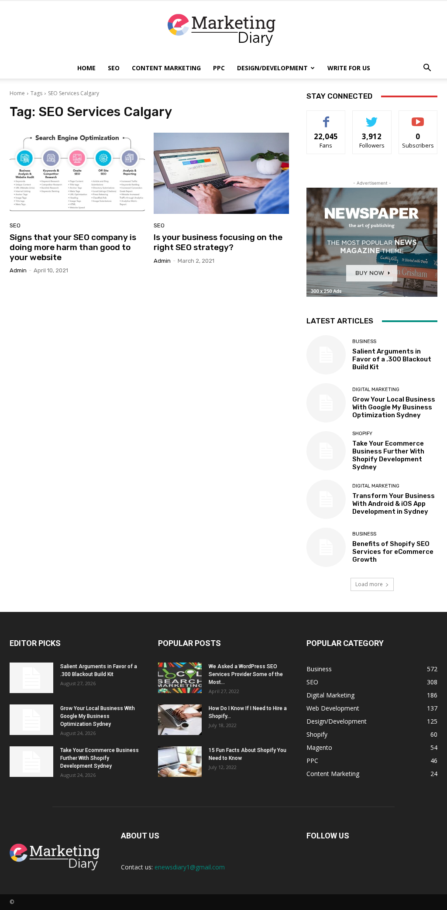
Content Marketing (166, 68)
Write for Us (348, 68)
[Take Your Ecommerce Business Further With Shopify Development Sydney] (326, 450)
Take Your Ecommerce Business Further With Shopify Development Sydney (388, 455)
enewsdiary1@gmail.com (190, 867)
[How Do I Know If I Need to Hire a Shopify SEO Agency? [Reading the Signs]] (180, 719)
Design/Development (272, 68)
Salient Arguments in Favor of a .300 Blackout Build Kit (391, 359)
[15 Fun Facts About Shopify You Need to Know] (180, 761)
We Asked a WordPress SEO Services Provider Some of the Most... (246, 674)
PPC (219, 68)
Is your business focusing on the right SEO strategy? (218, 242)
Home (86, 68)
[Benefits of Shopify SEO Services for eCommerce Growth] (326, 547)
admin (18, 270)
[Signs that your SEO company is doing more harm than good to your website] (77, 173)
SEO (114, 68)
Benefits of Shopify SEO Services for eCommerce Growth (392, 551)
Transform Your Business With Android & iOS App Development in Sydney (393, 503)
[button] (426, 69)
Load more (369, 584)
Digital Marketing (375, 389)
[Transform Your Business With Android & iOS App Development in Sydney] (326, 499)
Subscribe (418, 117)
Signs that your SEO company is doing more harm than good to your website (73, 247)
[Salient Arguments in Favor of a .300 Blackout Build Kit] (326, 354)
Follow (372, 117)
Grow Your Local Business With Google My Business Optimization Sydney (393, 407)
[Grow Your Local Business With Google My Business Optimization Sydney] (326, 402)
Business (364, 341)
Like (326, 117)
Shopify (362, 433)
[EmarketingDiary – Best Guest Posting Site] (223, 30)
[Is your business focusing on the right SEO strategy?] (221, 173)
